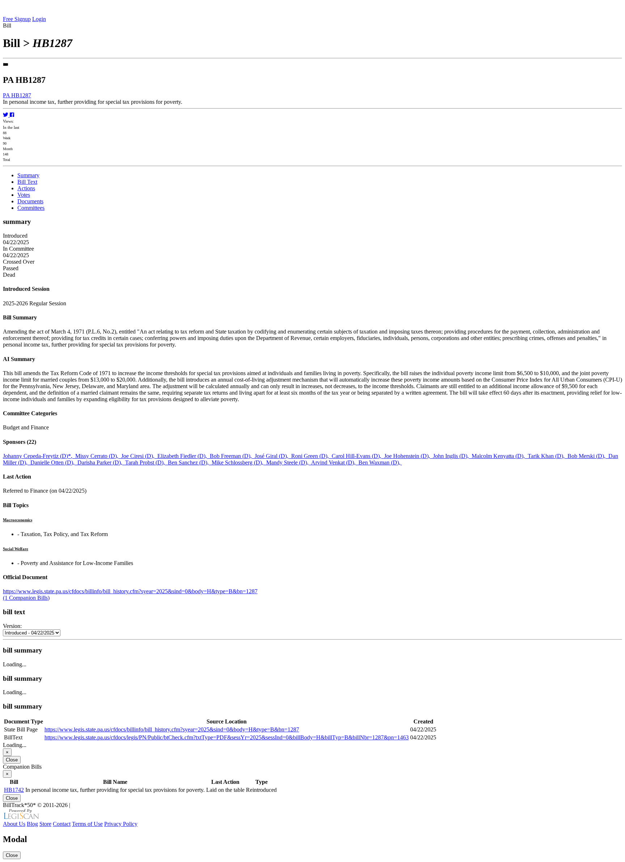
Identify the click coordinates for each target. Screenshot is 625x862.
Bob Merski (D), (587, 456)
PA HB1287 (17, 95)
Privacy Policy (120, 824)
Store (45, 824)
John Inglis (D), (452, 456)
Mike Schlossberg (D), (239, 462)
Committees (30, 208)
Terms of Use (87, 824)
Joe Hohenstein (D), (408, 456)
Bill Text (27, 182)
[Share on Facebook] (12, 115)
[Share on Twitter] (6, 115)
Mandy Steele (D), (288, 462)
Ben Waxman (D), (380, 462)
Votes (23, 195)
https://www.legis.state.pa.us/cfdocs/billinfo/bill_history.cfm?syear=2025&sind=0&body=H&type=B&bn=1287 (130, 591)
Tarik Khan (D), (547, 456)
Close (12, 760)
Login (39, 19)
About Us (14, 824)
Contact (62, 824)
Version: (12, 626)
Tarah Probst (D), (146, 462)
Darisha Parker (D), (101, 462)
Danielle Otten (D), (53, 462)
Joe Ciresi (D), (139, 456)
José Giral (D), (273, 456)
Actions (26, 188)
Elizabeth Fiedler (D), (183, 456)
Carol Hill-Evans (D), (358, 456)
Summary (28, 175)
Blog (32, 824)
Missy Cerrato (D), (98, 456)
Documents (30, 201)
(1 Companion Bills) (26, 598)
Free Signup (17, 19)
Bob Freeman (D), (232, 456)
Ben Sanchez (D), (190, 462)
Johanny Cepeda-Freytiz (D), (39, 456)
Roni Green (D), (311, 456)
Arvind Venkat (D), (334, 462)
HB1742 (14, 790)
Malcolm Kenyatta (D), (500, 456)
